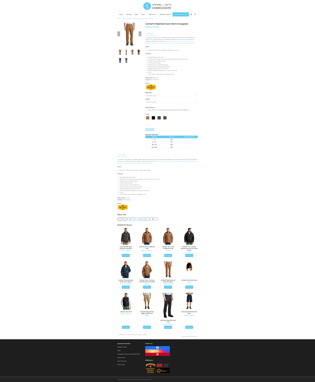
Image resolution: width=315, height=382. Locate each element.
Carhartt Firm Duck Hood (189, 337)
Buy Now (125, 255)
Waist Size (148, 92)
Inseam (147, 99)
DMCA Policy (121, 364)
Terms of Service (122, 361)
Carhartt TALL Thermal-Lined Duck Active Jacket (132, 335)
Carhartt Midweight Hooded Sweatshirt (183, 43)
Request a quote (122, 347)
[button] (191, 14)
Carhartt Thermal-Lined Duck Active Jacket (157, 43)
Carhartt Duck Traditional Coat (184, 41)
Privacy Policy (121, 357)
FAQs (118, 350)
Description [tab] (150, 33)
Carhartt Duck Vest (169, 41)
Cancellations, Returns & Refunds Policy (128, 354)
